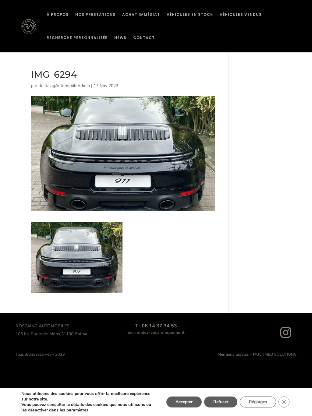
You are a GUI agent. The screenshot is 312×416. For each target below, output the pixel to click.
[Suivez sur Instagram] (285, 332)
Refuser (220, 402)
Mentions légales (234, 354)
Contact (144, 37)
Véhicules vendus (241, 14)
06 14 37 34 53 (159, 326)
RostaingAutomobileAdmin (64, 86)
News (120, 37)
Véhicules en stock (190, 14)
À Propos (58, 14)
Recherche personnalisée (77, 37)
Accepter (184, 402)
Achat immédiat (141, 14)
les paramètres (74, 410)
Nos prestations (95, 14)
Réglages (258, 402)
